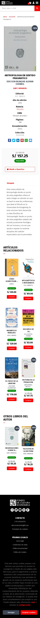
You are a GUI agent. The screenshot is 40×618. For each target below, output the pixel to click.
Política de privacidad (20, 548)
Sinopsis (10, 183)
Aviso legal (20, 541)
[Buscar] (37, 8)
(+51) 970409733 (20, 522)
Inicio (5, 17)
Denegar (11, 612)
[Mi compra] (30, 3)
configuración (24, 605)
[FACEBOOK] (27, 510)
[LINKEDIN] (24, 510)
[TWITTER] (16, 510)
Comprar (12, 297)
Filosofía (12, 17)
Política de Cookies (20, 552)
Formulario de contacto (20, 529)
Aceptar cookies (28, 612)
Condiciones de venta (20, 545)
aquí (33, 602)
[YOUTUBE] (20, 510)
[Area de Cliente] (34, 3)
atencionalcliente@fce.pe (20, 525)
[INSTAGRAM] (12, 510)
